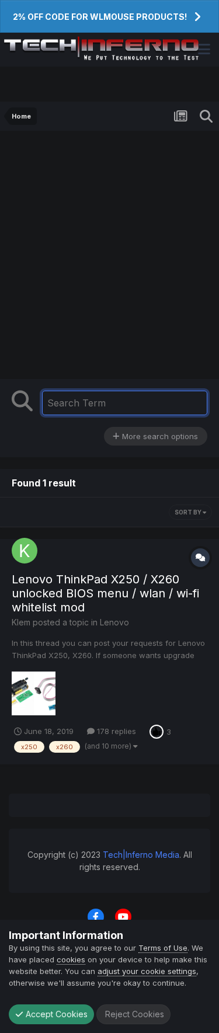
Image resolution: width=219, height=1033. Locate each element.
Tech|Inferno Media (141, 855)
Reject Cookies (133, 1014)
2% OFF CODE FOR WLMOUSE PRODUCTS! (100, 17)
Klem (21, 622)
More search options (159, 436)
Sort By (189, 512)
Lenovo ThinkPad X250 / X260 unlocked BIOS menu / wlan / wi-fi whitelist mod (105, 593)
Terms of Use (162, 947)
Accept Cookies (55, 1014)
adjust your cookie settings (147, 971)
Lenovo (114, 622)
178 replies (115, 731)
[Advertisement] (109, 257)
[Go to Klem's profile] (24, 551)
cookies (71, 959)
